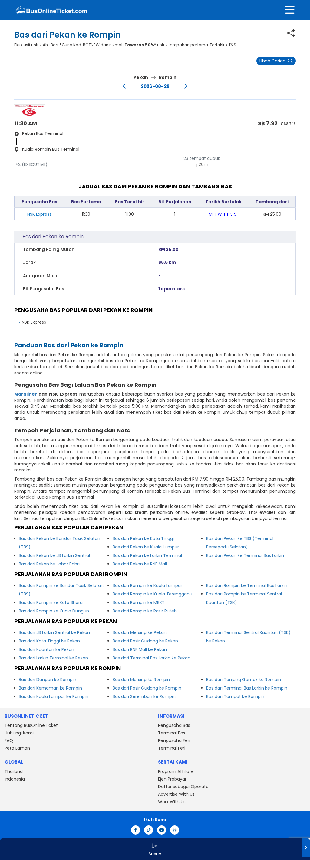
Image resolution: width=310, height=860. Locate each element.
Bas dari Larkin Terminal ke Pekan (53, 658)
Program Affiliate (176, 771)
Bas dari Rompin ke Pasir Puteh (145, 611)
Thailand (14, 771)
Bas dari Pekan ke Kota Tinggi (143, 538)
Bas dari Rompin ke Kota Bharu (51, 602)
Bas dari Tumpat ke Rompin (235, 696)
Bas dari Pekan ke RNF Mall (140, 564)
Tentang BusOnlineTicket (31, 725)
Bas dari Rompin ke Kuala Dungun (54, 611)
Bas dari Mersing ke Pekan (140, 632)
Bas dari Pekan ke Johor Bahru (50, 564)
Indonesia (15, 779)
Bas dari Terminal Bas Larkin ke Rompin (246, 688)
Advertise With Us (176, 794)
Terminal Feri (171, 748)
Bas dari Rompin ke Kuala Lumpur (147, 585)
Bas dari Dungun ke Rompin (47, 679)
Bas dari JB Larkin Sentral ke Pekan (54, 632)
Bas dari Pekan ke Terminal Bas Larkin (245, 555)
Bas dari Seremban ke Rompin (144, 696)
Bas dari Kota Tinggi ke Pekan (49, 641)
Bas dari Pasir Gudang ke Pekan (145, 641)
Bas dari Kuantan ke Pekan (46, 649)
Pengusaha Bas (174, 725)
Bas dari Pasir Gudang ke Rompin (147, 688)
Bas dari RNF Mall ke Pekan (140, 649)
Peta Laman (17, 748)
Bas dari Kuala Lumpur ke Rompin (53, 696)
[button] (155, 849)
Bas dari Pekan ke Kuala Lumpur (146, 547)
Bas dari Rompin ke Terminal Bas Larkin (246, 585)
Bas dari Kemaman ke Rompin (50, 688)
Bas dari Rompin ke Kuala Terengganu (152, 594)
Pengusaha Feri (174, 740)
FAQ (9, 740)
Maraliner (25, 394)
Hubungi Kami (19, 733)
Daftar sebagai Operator (184, 787)
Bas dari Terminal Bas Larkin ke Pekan (151, 658)
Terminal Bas (171, 733)
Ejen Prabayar (172, 779)
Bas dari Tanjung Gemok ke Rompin (243, 679)
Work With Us (172, 802)
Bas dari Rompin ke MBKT (139, 602)
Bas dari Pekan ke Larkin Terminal (147, 555)
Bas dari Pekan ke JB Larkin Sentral (54, 555)
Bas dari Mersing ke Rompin (141, 679)
